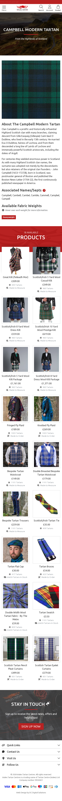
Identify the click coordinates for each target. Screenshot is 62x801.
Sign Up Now (31, 726)
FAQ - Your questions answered (31, 2)
